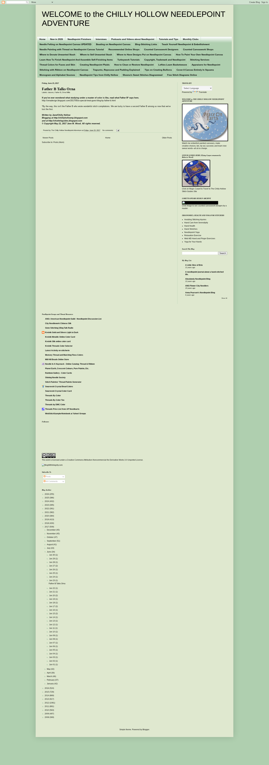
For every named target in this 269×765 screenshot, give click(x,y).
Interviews (101, 39)
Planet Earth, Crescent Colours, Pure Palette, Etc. (67, 368)
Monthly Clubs (190, 39)
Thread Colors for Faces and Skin (57, 64)
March (50, 676)
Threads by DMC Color (55, 404)
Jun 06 (52, 646)
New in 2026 (56, 39)
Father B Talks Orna (58, 89)
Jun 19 (52, 599)
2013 (47, 699)
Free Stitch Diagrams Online (182, 75)
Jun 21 (52, 592)
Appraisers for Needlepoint (206, 64)
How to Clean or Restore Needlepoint (134, 64)
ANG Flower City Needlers (196, 286)
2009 (47, 714)
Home (42, 39)
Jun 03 (52, 657)
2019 (47, 519)
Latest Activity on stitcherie (57, 350)
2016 (47, 688)
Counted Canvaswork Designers (161, 49)
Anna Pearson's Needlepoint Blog (200, 293)
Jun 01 (52, 664)
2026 (47, 494)
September (52, 541)
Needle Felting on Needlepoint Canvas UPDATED (65, 44)
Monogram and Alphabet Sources (57, 75)
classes (51, 92)
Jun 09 (52, 635)
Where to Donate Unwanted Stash (57, 54)
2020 (47, 516)
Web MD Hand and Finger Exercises (199, 238)
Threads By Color (53, 395)
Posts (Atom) (58, 142)
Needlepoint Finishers (79, 39)
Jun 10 (52, 632)
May (49, 669)
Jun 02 (52, 661)
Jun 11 (52, 628)
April (49, 673)
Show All (224, 298)
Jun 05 (52, 650)
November (51, 534)
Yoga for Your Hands (193, 242)
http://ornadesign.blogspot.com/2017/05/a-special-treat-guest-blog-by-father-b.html (79, 100)
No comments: (108, 130)
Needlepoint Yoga (192, 232)
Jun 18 (52, 603)
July (49, 548)
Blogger (146, 729)
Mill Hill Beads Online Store (57, 359)
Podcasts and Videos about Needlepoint (132, 39)
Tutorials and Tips (168, 39)
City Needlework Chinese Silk (58, 323)
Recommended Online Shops (124, 49)
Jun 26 (52, 569)
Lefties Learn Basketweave (172, 64)
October (50, 537)
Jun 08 (52, 639)
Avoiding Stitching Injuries (195, 219)
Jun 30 (52, 555)
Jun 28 (52, 562)
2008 (47, 717)
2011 (47, 706)
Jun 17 (52, 606)
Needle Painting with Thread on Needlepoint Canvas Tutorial (72, 49)
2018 (47, 523)
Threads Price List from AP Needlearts (62, 409)
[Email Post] (117, 130)
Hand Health (189, 226)
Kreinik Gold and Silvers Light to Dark (61, 332)
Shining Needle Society (55, 377)
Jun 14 (52, 617)
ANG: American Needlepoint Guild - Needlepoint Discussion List (73, 319)
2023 (47, 505)
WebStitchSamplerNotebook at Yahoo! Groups (65, 414)
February (51, 680)
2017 (47, 527)
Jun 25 (52, 573)
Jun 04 (52, 654)
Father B (58, 92)
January (50, 684)
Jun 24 (52, 577)
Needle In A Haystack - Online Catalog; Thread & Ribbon (70, 364)
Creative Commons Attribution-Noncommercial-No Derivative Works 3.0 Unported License (105, 460)
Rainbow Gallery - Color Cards (58, 373)
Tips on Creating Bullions (158, 70)
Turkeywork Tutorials (128, 59)
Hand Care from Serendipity (196, 223)
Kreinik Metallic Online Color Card (60, 337)
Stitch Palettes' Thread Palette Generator (63, 382)
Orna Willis (66, 92)
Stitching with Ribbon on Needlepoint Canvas (64, 70)
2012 (47, 703)
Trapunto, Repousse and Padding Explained (116, 70)
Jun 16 (52, 610)
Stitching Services (199, 59)
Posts (48, 476)
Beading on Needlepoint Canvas (113, 44)
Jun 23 (52, 580)
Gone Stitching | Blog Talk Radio (59, 328)
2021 (47, 512)
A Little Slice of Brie (194, 265)
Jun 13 (52, 621)
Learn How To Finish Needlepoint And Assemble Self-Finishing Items (76, 59)
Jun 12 (52, 625)
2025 (47, 498)
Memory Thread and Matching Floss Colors (64, 355)
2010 (47, 710)
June (49, 552)
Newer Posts (48, 138)
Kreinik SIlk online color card (58, 341)
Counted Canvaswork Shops (198, 49)
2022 (47, 509)
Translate (203, 92)
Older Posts (167, 138)
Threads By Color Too (54, 400)
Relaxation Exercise (192, 235)
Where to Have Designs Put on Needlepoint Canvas (144, 54)
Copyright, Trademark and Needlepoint (164, 59)
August (50, 544)
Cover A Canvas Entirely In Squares (195, 70)
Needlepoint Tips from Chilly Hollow (99, 75)
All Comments (51, 481)
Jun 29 (52, 559)
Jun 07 (52, 643)
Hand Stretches (190, 229)
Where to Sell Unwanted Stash (96, 54)
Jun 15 (52, 613)
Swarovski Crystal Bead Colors (59, 386)
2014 (47, 695)
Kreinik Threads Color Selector (59, 346)
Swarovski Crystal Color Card (58, 391)
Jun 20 (52, 595)
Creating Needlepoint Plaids (95, 64)
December (51, 530)
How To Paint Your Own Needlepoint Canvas (199, 54)
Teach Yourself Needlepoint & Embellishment (186, 44)
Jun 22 (52, 588)
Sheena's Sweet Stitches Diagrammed (143, 75)
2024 (47, 501)
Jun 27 (52, 566)
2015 (47, 692)
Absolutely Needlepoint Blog (197, 279)
